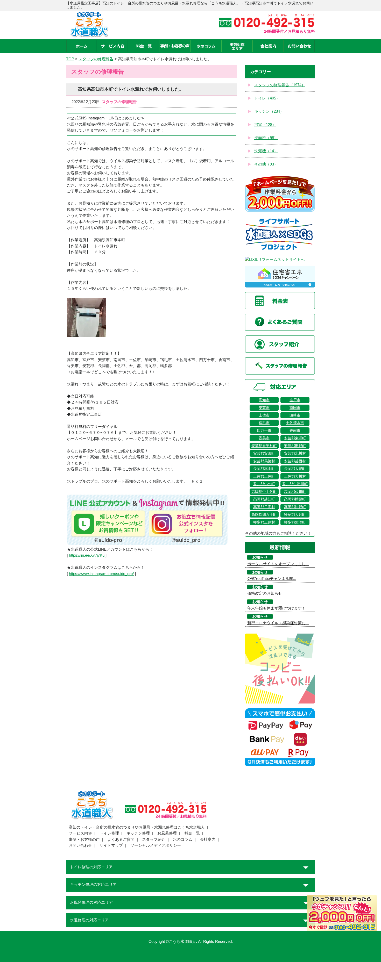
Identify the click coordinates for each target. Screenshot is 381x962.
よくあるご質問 (121, 839)
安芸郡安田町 (264, 453)
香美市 (264, 438)
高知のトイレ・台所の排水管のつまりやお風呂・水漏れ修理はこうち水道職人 (137, 827)
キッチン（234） (269, 111)
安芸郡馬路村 (264, 461)
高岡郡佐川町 (295, 492)
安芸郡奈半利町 (264, 446)
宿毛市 (264, 423)
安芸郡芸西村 (295, 461)
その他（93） (266, 164)
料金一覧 (192, 833)
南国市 (295, 408)
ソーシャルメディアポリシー (155, 845)
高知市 (264, 400)
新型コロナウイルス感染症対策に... (278, 623)
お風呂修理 (167, 833)
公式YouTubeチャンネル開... (271, 579)
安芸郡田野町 (295, 446)
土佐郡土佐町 (264, 476)
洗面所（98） (266, 138)
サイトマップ (111, 845)
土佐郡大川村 (295, 476)
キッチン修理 (138, 833)
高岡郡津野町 (295, 507)
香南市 (295, 430)
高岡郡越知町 (264, 499)
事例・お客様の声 (84, 839)
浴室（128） (265, 125)
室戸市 (295, 400)
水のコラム (182, 839)
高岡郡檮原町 (295, 499)
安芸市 (264, 408)
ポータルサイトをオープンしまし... (278, 564)
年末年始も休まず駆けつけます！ (276, 608)
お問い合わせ (80, 845)
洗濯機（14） (266, 151)
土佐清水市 (295, 423)
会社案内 (207, 839)
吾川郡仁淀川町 (295, 484)
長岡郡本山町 (264, 468)
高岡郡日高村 (264, 507)
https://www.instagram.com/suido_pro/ (101, 574)
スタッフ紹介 (153, 839)
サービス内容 (80, 833)
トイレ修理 (109, 833)
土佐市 (264, 415)
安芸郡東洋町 (295, 438)
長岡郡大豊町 (295, 468)
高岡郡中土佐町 (264, 492)
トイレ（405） (267, 98)
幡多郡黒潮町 (295, 522)
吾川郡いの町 (264, 484)
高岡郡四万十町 (264, 514)
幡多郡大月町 (295, 514)
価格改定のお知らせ (264, 593)
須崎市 (295, 415)
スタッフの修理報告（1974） (279, 85)
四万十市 (264, 430)
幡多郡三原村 (264, 522)
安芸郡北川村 (295, 453)
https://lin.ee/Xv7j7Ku (86, 555)
